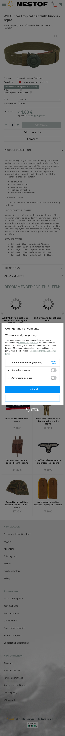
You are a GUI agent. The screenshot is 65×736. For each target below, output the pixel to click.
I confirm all (32, 389)
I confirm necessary (32, 398)
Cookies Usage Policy (27, 342)
